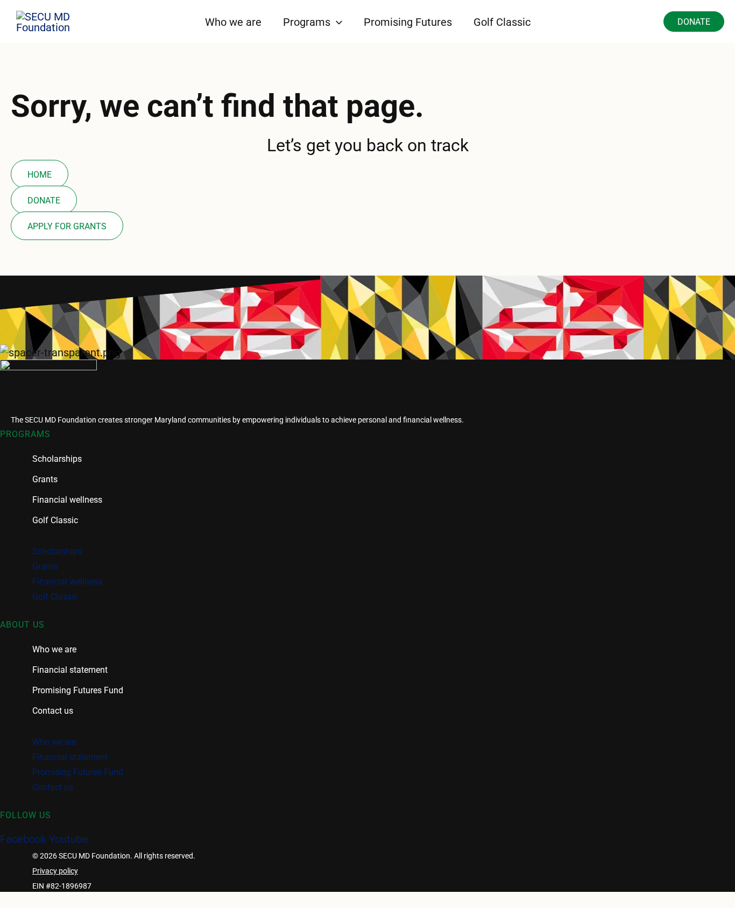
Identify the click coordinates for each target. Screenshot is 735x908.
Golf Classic (55, 519)
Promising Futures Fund (77, 689)
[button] (336, 21)
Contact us (52, 710)
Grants (45, 478)
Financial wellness (67, 499)
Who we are (54, 648)
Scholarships (57, 458)
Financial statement (70, 669)
